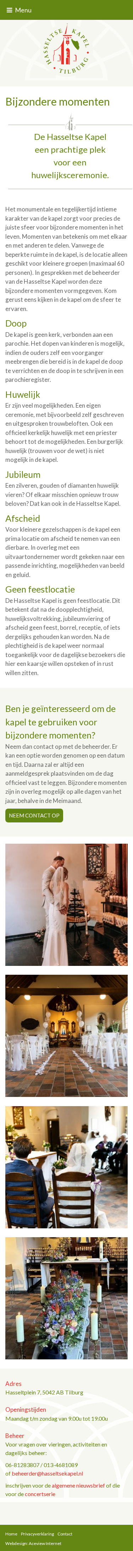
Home (11, 1533)
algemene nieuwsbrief (78, 1485)
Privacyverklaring (37, 1533)
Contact (64, 1533)
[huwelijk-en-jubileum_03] (66, 1166)
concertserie (40, 1493)
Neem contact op (34, 815)
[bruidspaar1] (66, 904)
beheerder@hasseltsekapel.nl (47, 1473)
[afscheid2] (66, 1297)
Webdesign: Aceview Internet (33, 1543)
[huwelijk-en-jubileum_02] (66, 1035)
